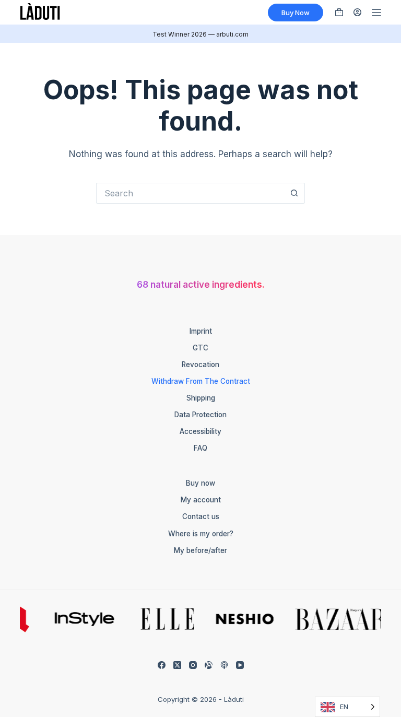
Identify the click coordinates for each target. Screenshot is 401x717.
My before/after (200, 550)
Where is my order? (200, 534)
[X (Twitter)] (177, 665)
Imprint (201, 331)
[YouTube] (240, 665)
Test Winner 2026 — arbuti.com (200, 34)
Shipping (200, 398)
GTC (200, 348)
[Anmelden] (357, 12)
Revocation (200, 364)
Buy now (200, 483)
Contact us (200, 516)
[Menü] (376, 12)
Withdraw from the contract (200, 381)
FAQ (200, 448)
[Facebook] (162, 665)
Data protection (200, 414)
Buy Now (295, 12)
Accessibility (200, 431)
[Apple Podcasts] (224, 665)
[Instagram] (193, 665)
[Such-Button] (294, 193)
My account (201, 500)
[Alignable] (209, 665)
